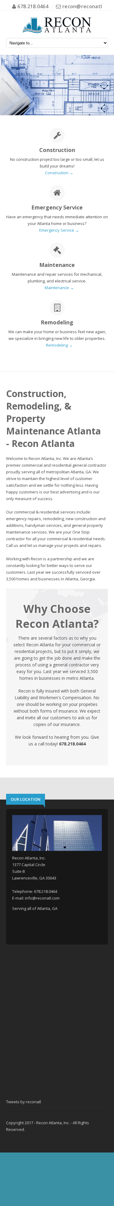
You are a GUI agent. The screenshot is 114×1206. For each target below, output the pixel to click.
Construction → (59, 172)
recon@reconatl (82, 6)
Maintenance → (59, 287)
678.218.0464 (32, 6)
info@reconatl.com (42, 898)
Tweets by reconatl (23, 1101)
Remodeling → (59, 345)
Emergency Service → (59, 230)
